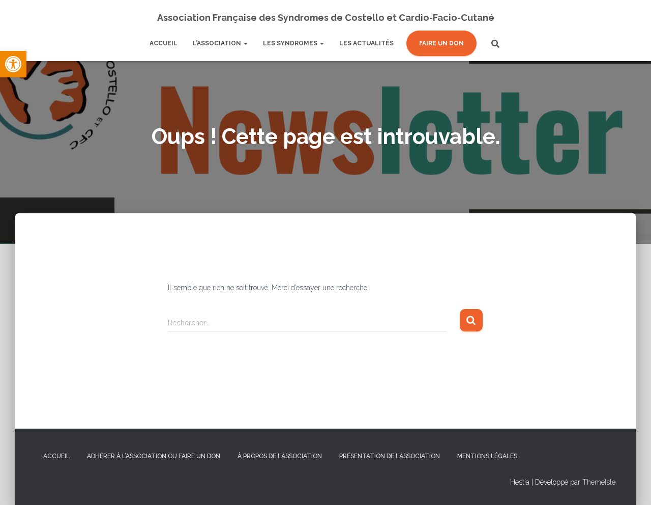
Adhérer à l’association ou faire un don (153, 456)
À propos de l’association (280, 456)
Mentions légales (487, 456)
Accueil (56, 456)
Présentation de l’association (389, 456)
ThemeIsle (598, 482)
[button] (13, 64)
